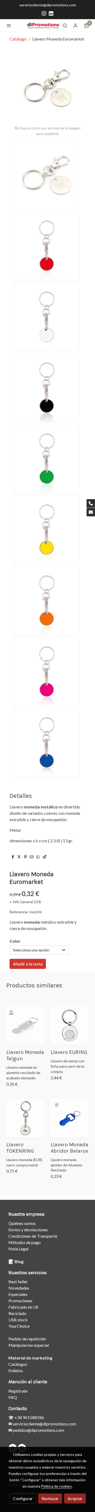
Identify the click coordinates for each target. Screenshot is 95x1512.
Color (15, 940)
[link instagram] (44, 13)
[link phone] (91, 503)
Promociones (20, 1300)
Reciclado (17, 1313)
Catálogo (18, 38)
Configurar (23, 1498)
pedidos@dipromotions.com (38, 1430)
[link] (43, 25)
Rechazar (50, 1498)
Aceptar (75, 1498)
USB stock (18, 1319)
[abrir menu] (9, 25)
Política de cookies (56, 1486)
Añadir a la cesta (27, 963)
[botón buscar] (65, 25)
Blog (19, 1261)
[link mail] (91, 512)
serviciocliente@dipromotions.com (47, 5)
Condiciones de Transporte (32, 1235)
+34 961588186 (29, 1417)
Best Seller (18, 1281)
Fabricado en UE (23, 1306)
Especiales (17, 1294)
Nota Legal (18, 1248)
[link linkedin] (51, 13)
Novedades (18, 1287)
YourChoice (19, 1325)
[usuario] (75, 25)
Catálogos (17, 1364)
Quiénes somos (22, 1223)
